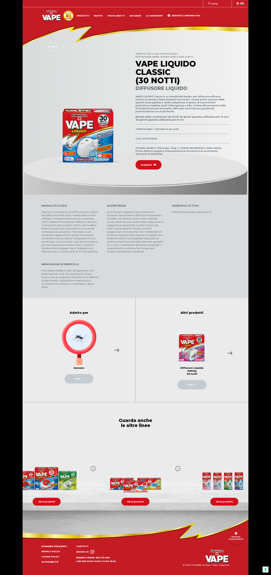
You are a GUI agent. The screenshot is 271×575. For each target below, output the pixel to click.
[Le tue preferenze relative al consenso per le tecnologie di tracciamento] (265, 569)
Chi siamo (135, 15)
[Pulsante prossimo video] (178, 468)
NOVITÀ (98, 15)
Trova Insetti (116, 15)
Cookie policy (50, 556)
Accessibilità (49, 562)
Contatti (82, 546)
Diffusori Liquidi (168, 54)
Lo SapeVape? (154, 15)
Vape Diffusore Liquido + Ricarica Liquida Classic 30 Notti (165, 57)
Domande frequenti (54, 546)
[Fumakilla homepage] (217, 556)
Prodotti (83, 15)
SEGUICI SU (82, 552)
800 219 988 (103, 557)
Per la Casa (153, 54)
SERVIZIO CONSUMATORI (185, 15)
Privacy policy (50, 551)
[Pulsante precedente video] (93, 468)
